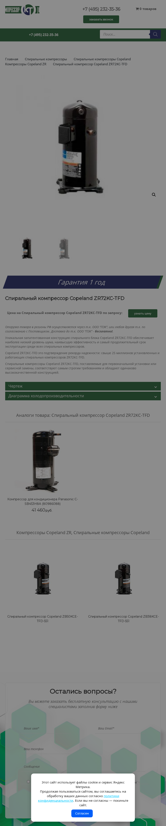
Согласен (82, 813)
